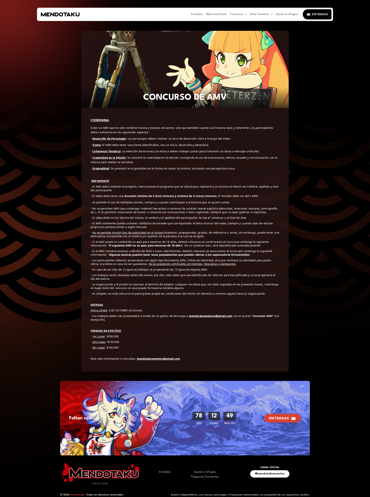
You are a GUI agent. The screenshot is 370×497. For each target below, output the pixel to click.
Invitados (197, 14)
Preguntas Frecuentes (205, 476)
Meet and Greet (216, 14)
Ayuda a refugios (287, 14)
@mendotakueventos (270, 473)
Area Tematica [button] (260, 14)
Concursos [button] (237, 14)
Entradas (279, 418)
